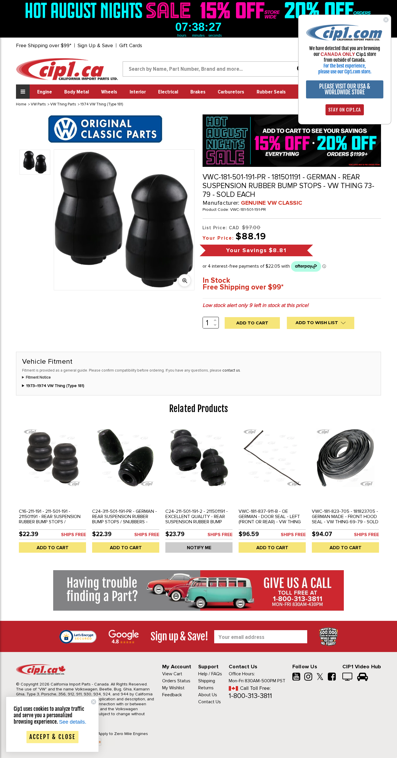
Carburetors (231, 92)
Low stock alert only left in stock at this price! (255, 305)
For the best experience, (344, 66)
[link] (109, 10)
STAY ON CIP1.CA (344, 110)
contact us (231, 370)
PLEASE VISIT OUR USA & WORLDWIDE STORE (344, 89)
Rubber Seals (271, 92)
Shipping (206, 681)
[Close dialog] (386, 20)
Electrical (168, 92)
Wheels (109, 92)
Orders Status (176, 681)
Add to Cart (53, 548)
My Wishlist (173, 688)
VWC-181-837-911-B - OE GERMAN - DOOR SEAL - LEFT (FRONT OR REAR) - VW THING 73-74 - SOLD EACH (270, 519)
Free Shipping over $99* (43, 45)
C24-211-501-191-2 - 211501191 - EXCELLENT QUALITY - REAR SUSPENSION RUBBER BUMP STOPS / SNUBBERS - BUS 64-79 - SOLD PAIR (198, 521)
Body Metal (76, 92)
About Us (207, 695)
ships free (73, 535)
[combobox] (215, 69)
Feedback (172, 695)
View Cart (172, 674)
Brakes (197, 92)
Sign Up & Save (95, 45)
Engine (44, 92)
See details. (72, 722)
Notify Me (199, 548)
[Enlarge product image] (184, 280)
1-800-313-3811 (250, 696)
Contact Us (209, 702)
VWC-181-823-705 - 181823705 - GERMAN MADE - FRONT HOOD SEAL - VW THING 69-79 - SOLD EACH (345, 519)
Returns (206, 688)
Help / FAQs (210, 674)
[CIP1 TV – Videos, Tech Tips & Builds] (347, 677)
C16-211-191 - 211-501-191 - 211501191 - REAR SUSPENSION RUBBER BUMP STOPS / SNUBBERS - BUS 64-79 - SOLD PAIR (51, 521)
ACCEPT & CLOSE (52, 737)
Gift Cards (130, 45)
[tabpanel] (52, 491)
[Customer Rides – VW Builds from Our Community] (362, 677)
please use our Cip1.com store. (344, 72)
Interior (138, 92)
